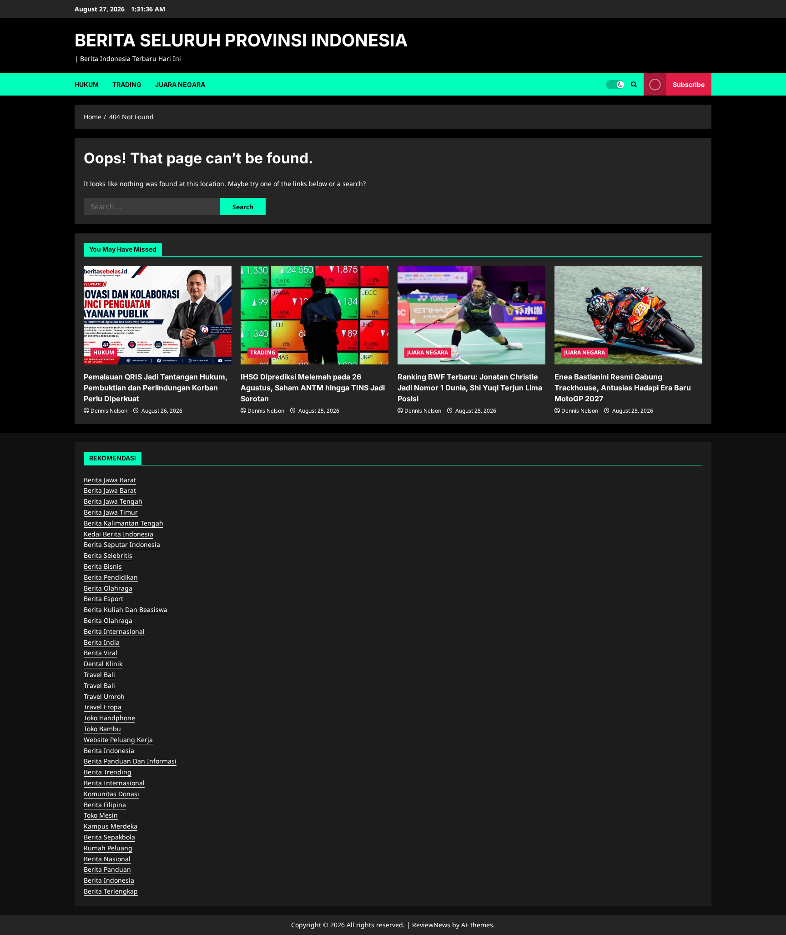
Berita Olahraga (108, 588)
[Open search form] (634, 84)
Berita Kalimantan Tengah (123, 523)
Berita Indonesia (109, 750)
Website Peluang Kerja (118, 739)
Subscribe (689, 84)
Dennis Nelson (109, 410)
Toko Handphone (109, 717)
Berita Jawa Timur (111, 512)
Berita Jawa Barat (110, 479)
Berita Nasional (107, 858)
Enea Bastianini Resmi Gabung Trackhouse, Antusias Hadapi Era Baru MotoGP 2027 (622, 387)
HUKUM (87, 84)
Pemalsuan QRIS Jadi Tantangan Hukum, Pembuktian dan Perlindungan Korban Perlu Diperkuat (155, 387)
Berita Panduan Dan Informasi (130, 761)
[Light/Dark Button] (615, 84)
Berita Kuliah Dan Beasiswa (125, 609)
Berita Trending (107, 772)
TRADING (126, 84)
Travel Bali (99, 674)
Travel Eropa (102, 707)
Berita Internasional (114, 631)
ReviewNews (431, 924)
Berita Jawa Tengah (113, 501)
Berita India (102, 642)
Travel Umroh (104, 696)
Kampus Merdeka (110, 826)
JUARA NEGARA (180, 84)
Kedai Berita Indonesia (118, 534)
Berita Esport (103, 598)
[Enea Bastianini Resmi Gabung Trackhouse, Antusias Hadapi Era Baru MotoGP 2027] (628, 315)
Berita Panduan (107, 869)
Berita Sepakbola (109, 837)
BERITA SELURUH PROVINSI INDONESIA (241, 40)
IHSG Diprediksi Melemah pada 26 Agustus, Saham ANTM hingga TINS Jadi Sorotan (313, 387)
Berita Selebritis (108, 555)
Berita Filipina (105, 804)
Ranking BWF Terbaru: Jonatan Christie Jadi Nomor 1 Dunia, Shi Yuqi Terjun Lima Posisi (470, 387)
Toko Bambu (102, 728)
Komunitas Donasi (111, 793)
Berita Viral (100, 652)
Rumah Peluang (108, 848)
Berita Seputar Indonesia (122, 544)
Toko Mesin (101, 815)
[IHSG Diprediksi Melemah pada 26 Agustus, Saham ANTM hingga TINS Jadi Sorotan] (314, 315)
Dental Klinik (103, 663)
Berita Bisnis (103, 566)
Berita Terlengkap (111, 891)
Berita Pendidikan (111, 577)
